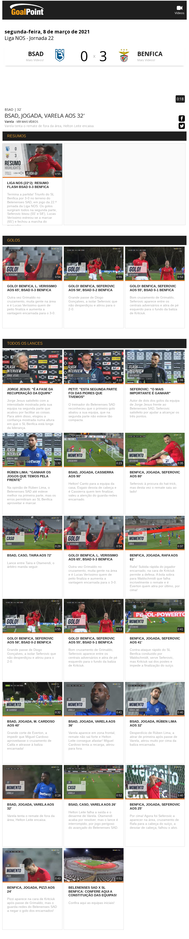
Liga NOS (15, 38)
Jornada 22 (41, 38)
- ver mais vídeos (26, 122)
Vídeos (179, 13)
